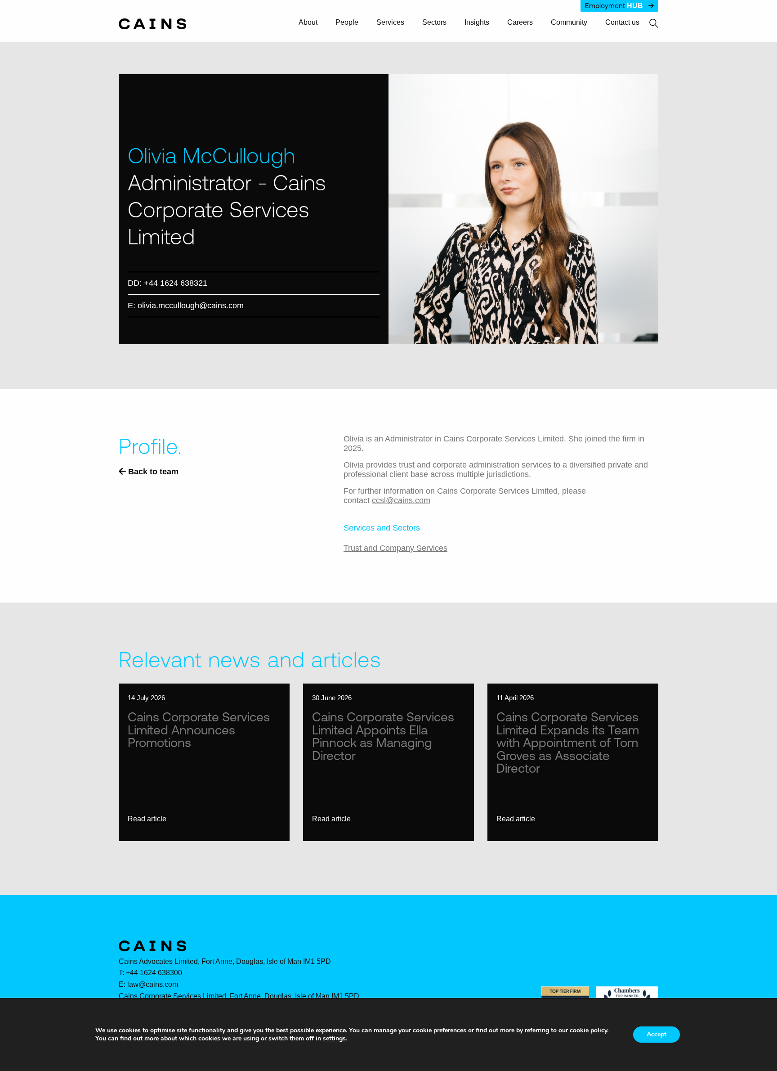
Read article (147, 819)
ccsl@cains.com (401, 500)
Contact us (622, 22)
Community (569, 22)
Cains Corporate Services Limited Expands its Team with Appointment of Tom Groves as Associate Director (567, 742)
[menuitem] (312, 23)
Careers (520, 22)
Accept (656, 1034)
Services (390, 22)
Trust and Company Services (395, 548)
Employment (614, 5)
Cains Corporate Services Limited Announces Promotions (199, 729)
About (308, 22)
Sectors (434, 22)
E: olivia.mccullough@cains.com (186, 305)
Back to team (152, 471)
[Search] (648, 23)
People (346, 22)
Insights (476, 22)
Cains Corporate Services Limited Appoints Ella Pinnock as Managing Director (383, 736)
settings (334, 1039)
